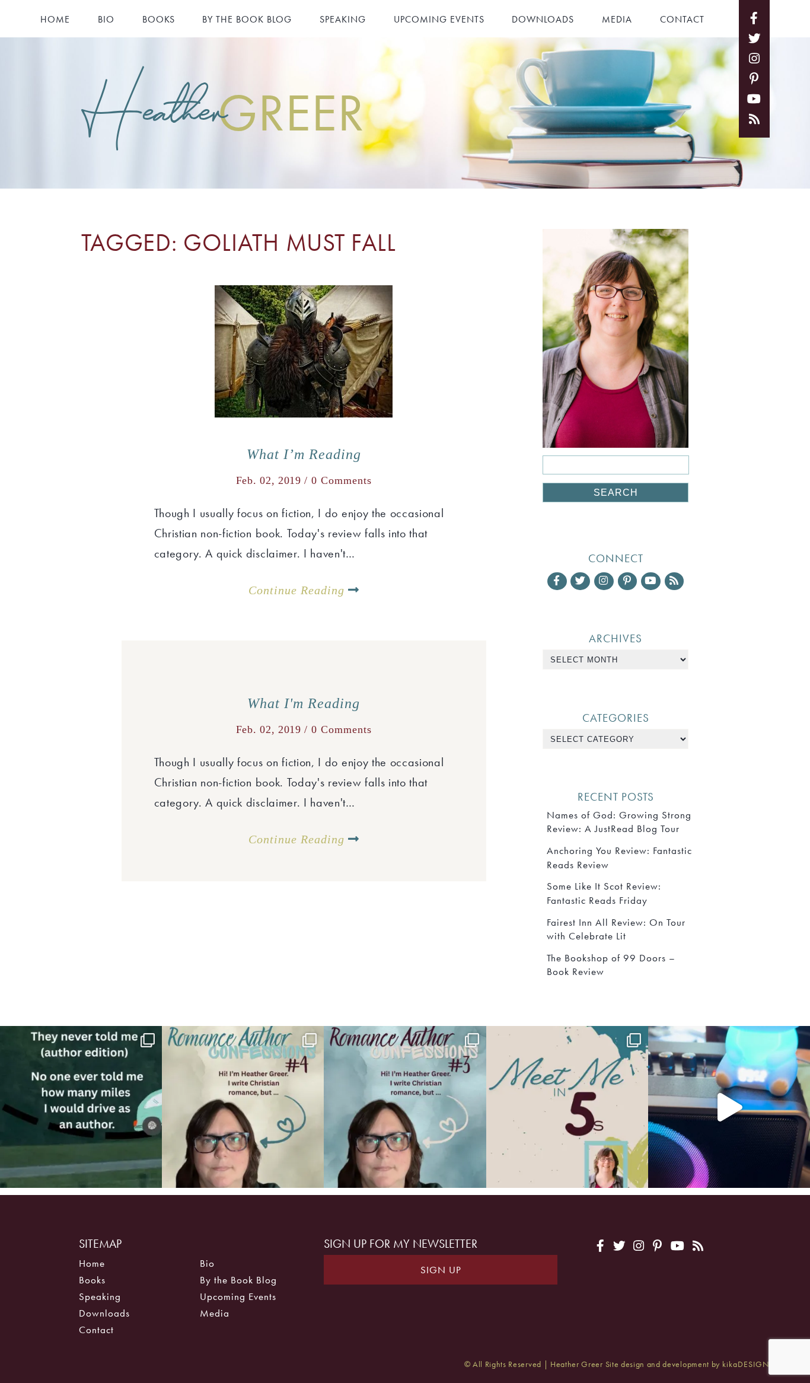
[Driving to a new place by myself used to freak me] (81, 1107)
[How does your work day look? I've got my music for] (729, 1107)
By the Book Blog (247, 19)
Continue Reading (298, 590)
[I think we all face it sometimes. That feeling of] (405, 1107)
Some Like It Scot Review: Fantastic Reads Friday (604, 892)
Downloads (543, 19)
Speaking (343, 19)
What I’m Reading (304, 454)
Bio (106, 19)
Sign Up (440, 1269)
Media (617, 19)
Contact (682, 19)
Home (55, 19)
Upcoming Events (439, 19)
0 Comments (341, 480)
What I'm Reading (303, 703)
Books (158, 19)
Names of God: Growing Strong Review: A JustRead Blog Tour (619, 821)
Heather (223, 110)
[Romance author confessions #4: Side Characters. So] (243, 1107)
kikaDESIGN (746, 1364)
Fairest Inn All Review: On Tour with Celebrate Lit (616, 929)
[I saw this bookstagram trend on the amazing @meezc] (567, 1107)
